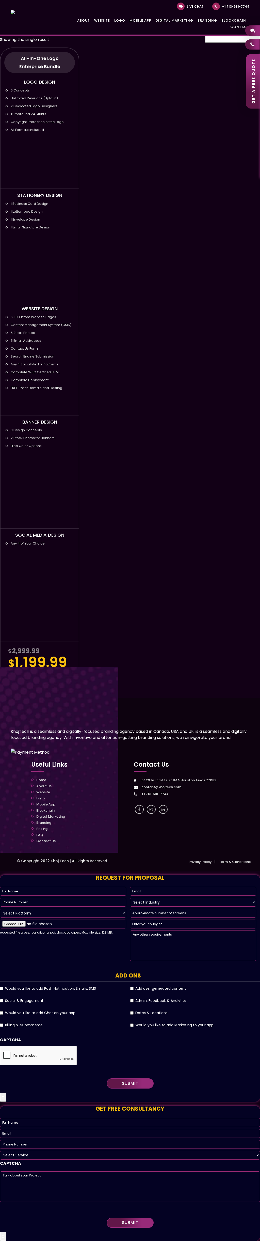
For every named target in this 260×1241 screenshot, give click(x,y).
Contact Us (46, 841)
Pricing (41, 828)
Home (41, 780)
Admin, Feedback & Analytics (161, 1000)
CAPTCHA (10, 1040)
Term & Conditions (235, 861)
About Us (44, 786)
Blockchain (233, 20)
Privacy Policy (200, 861)
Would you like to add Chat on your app (40, 1012)
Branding (207, 20)
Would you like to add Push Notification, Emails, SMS (50, 988)
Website (102, 20)
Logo (119, 20)
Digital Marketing (174, 20)
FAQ (39, 834)
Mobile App (140, 20)
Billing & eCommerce (24, 1025)
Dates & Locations (151, 1012)
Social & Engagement (24, 1000)
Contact (239, 26)
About (83, 20)
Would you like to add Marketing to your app (174, 1025)
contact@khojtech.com (161, 787)
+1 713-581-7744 (235, 6)
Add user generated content (160, 988)
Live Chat (195, 6)
